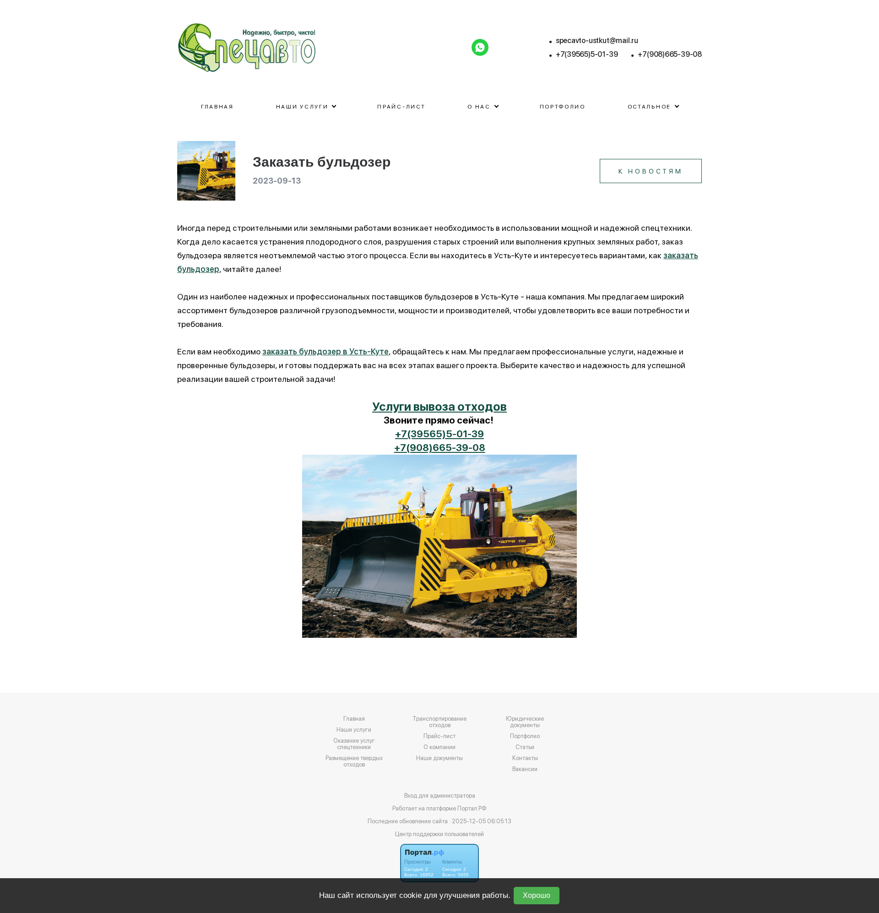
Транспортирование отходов (439, 722)
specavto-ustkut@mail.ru (597, 40)
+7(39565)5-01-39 (587, 54)
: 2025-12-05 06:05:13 (480, 821)
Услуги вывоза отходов (439, 406)
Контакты (525, 758)
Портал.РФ (472, 808)
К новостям (651, 171)
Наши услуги (353, 730)
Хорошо (536, 895)
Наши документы (439, 758)
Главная (217, 106)
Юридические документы (525, 722)
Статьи (524, 747)
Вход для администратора (439, 795)
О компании (439, 747)
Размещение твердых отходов (354, 761)
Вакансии (524, 769)
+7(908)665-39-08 (670, 54)
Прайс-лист (401, 106)
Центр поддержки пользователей (439, 834)
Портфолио (563, 106)
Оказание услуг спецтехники (354, 744)
